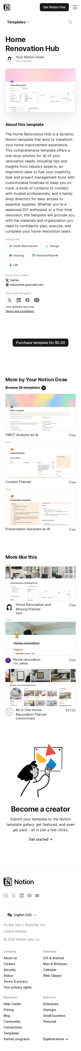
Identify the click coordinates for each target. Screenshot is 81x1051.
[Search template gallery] (70, 22)
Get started (40, 839)
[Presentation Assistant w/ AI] (40, 506)
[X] (9, 300)
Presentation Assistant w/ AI (27, 529)
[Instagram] (5, 895)
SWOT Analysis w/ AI (21, 435)
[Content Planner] (40, 459)
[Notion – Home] (7, 7)
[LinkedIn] (18, 300)
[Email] (36, 300)
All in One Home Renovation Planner (31, 712)
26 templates (24, 61)
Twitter (14, 280)
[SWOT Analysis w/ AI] (40, 412)
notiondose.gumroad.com (26, 284)
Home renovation (26, 659)
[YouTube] (37, 895)
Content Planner (18, 482)
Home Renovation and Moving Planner (33, 606)
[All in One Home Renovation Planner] (40, 687)
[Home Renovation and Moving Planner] (40, 582)
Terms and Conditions (19, 311)
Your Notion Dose (30, 57)
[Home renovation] (40, 637)
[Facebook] (27, 300)
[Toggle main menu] (75, 7)
